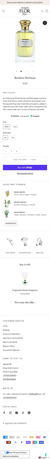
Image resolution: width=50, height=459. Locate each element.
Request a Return (9, 346)
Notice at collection (11, 456)
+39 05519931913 (9, 397)
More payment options (25, 173)
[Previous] (16, 71)
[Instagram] (10, 412)
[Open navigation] (3, 11)
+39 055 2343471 (9, 375)
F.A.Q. (5, 326)
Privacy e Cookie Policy (11, 334)
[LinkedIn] (29, 412)
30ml (15, 126)
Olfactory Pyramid (14, 184)
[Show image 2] (23, 71)
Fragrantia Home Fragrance (25, 290)
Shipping (6, 330)
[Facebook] (4, 412)
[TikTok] (23, 412)
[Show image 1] (21, 71)
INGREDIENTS (10, 223)
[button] (44, 457)
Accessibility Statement (11, 350)
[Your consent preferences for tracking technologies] (45, 454)
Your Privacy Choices (18, 452)
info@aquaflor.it (34, 394)
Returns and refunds (10, 342)
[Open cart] (47, 11)
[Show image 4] (28, 71)
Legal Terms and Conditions (13, 338)
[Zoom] (45, 23)
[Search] (42, 11)
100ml (6, 126)
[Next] (33, 71)
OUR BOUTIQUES (9, 379)
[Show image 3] (26, 71)
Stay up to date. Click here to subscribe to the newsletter (25, 2)
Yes (13, 137)
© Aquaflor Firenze (15, 423)
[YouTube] (16, 412)
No (5, 137)
